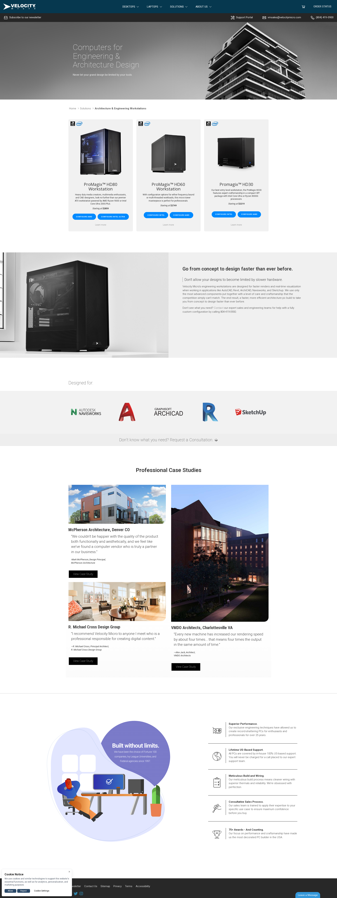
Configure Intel (156, 215)
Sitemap (105, 886)
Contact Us (90, 886)
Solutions (85, 108)
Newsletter (74, 886)
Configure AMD (84, 217)
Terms (128, 886)
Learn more (100, 225)
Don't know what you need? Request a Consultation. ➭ (168, 439)
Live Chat (307, 895)
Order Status (322, 6)
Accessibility (143, 886)
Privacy (117, 886)
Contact (218, 307)
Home (72, 108)
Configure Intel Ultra (113, 217)
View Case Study (83, 574)
